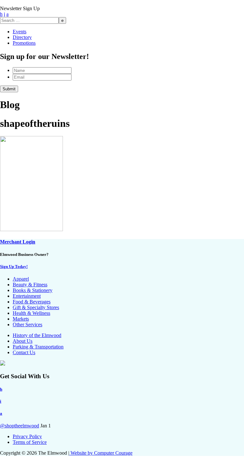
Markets (21, 318)
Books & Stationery (32, 290)
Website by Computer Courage (100, 453)
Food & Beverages (32, 301)
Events (19, 31)
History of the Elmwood (37, 335)
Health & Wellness (31, 313)
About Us (22, 341)
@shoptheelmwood (19, 425)
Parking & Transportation (38, 346)
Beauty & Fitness (30, 284)
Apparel (21, 279)
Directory (22, 37)
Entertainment (27, 296)
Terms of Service (30, 442)
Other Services (27, 324)
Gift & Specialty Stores (36, 307)
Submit (9, 89)
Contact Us (24, 352)
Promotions (24, 43)
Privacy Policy (27, 436)
